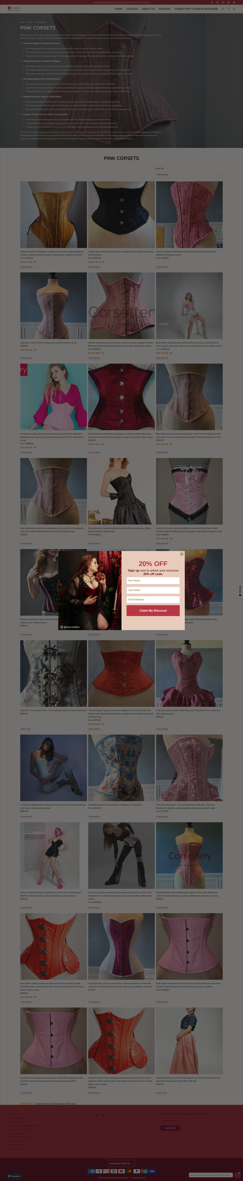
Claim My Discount (153, 610)
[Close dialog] (182, 554)
